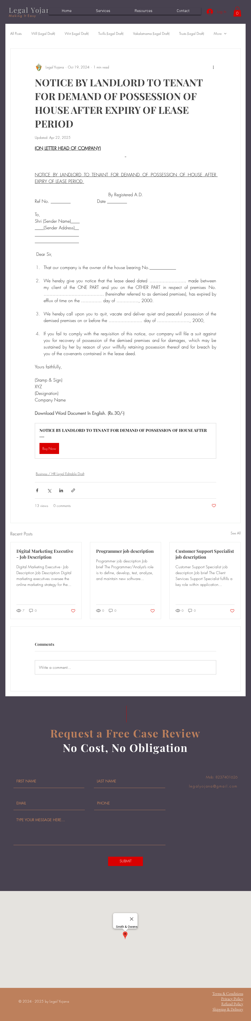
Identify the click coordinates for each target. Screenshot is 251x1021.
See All (236, 533)
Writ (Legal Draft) (76, 33)
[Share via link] (73, 490)
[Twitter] (243, 506)
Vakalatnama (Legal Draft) (151, 33)
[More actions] (213, 67)
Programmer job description (125, 551)
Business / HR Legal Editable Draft (60, 473)
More (218, 33)
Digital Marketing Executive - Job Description (44, 554)
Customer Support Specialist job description (205, 554)
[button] (237, 12)
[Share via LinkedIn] (61, 490)
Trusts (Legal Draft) (191, 33)
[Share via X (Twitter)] (49, 490)
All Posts (16, 33)
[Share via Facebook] (37, 490)
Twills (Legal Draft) (110, 33)
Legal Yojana (32, 9)
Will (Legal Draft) (43, 33)
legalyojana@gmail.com (213, 786)
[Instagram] (243, 497)
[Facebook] (243, 515)
